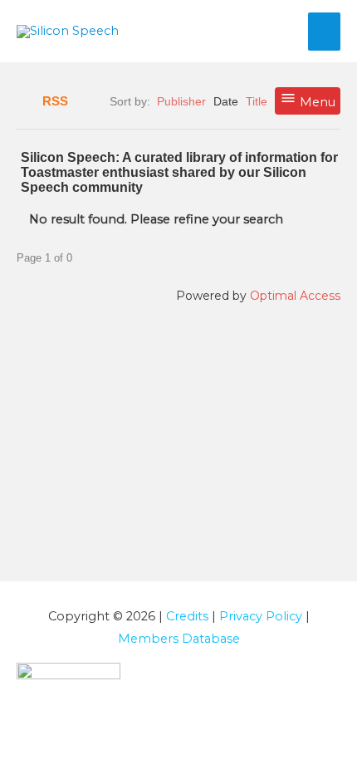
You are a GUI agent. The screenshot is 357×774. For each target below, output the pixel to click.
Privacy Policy (260, 616)
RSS (55, 101)
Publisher (181, 101)
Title (256, 101)
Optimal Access (295, 295)
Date (225, 101)
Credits (187, 616)
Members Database (179, 638)
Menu (315, 102)
